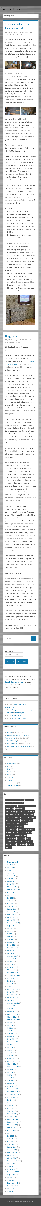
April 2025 (10, 873)
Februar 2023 (11, 909)
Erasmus (10, 809)
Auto (8, 766)
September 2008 (13, 1128)
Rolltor (9, 732)
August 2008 (11, 1130)
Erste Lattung (12, 741)
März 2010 (10, 1081)
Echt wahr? (23, 806)
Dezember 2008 (12, 1119)
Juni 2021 (10, 964)
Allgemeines (11, 763)
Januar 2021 (11, 967)
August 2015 (11, 978)
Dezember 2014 (12, 989)
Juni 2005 (10, 1188)
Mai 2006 (10, 1180)
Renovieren (18, 826)
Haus (9, 775)
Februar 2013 (11, 1011)
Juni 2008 (10, 1136)
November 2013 (12, 998)
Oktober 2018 (12, 970)
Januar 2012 (11, 1039)
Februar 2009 (12, 1114)
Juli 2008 (10, 1133)
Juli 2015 (10, 981)
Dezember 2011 (12, 1042)
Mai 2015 (10, 986)
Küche (9, 820)
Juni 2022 (10, 931)
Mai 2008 (10, 1139)
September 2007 (13, 1161)
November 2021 (12, 950)
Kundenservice (29, 817)
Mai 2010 (10, 1075)
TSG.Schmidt (11, 838)
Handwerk (28, 814)
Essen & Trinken (12, 812)
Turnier (21, 838)
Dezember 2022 (12, 915)
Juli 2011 (10, 1045)
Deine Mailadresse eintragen (14, 682)
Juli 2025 (10, 865)
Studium (10, 777)
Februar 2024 (11, 881)
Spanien (20, 832)
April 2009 (10, 1108)
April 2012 (10, 1031)
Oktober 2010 (12, 1064)
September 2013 (13, 1003)
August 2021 (11, 959)
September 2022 (13, 923)
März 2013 (10, 1009)
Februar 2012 (11, 1036)
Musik (17, 820)
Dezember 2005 (12, 1183)
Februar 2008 (12, 1147)
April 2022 (10, 937)
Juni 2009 (10, 1103)
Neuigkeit (10, 823)
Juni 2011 (10, 1047)
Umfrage (10, 841)
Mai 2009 (10, 1105)
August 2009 (11, 1097)
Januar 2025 (11, 876)
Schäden (30, 829)
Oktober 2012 (11, 1017)
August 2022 (11, 926)
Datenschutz (11, 806)
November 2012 (12, 1014)
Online (19, 823)
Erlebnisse (20, 809)
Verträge (21, 844)
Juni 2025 (10, 867)
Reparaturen (11, 829)
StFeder (25, 32)
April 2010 (10, 1078)
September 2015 (13, 975)
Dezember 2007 (12, 1153)
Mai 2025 (10, 870)
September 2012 (13, 1020)
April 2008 (10, 1141)
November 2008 (12, 1122)
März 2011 (10, 1056)
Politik (9, 826)
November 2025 (12, 862)
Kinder (18, 817)
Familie (9, 772)
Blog (8, 769)
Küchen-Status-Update (20, 718)
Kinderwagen (19, 713)
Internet (10, 817)
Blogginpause (13, 336)
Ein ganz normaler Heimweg (22, 710)
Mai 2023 (10, 901)
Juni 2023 (10, 898)
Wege (30, 844)
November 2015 (12, 973)
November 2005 (12, 1186)
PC (26, 823)
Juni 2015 (10, 984)
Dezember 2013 (12, 995)
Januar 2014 (11, 992)
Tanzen (9, 780)
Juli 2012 (10, 1022)
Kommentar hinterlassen (13, 35)
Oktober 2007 (12, 1158)
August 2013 (11, 1006)
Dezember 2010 (12, 1061)
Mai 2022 (10, 934)
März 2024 (10, 879)
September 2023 (13, 890)
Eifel (32, 806)
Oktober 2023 (11, 887)
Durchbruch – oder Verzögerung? (18, 746)
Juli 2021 (10, 962)
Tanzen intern (12, 783)
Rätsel (21, 829)
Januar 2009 (11, 1117)
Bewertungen (11, 803)
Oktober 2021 (11, 953)
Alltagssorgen (20, 800)
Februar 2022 (11, 942)
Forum (23, 812)
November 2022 (12, 917)
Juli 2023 (10, 895)
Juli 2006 (10, 1177)
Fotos (31, 812)
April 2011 (10, 1053)
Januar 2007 (11, 1169)
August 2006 (11, 1175)
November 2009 (12, 1092)
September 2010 (13, 1067)
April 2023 (10, 903)
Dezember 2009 (12, 1089)
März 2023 (10, 906)
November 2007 (12, 1155)
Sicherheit (10, 832)
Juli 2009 (10, 1100)
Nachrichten (26, 820)
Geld (20, 814)
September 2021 (13, 956)
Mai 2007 (10, 1166)
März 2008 (10, 1144)
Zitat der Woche (12, 786)
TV (28, 838)
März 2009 (10, 1111)
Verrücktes (11, 844)
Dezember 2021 (12, 948)
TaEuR (28, 832)
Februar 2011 (11, 1058)
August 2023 (11, 892)
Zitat (8, 847)
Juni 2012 (10, 1025)
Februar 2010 (11, 1083)
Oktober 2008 (12, 1125)
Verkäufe (28, 841)
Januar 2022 (11, 945)
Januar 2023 (11, 912)
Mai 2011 (10, 1050)
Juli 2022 (10, 928)
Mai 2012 (10, 1028)
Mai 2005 (10, 1191)
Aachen (9, 800)
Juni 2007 (10, 1164)
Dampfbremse (12, 744)
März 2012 (10, 1034)
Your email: (9, 651)
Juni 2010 (10, 1072)
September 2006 (13, 1172)
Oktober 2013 (11, 1000)
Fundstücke (11, 814)
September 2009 (13, 1094)
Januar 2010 (11, 1086)
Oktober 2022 (11, 920)
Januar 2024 (11, 884)
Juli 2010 (10, 1069)
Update (18, 841)
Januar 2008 (11, 1150)
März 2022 (10, 939)
